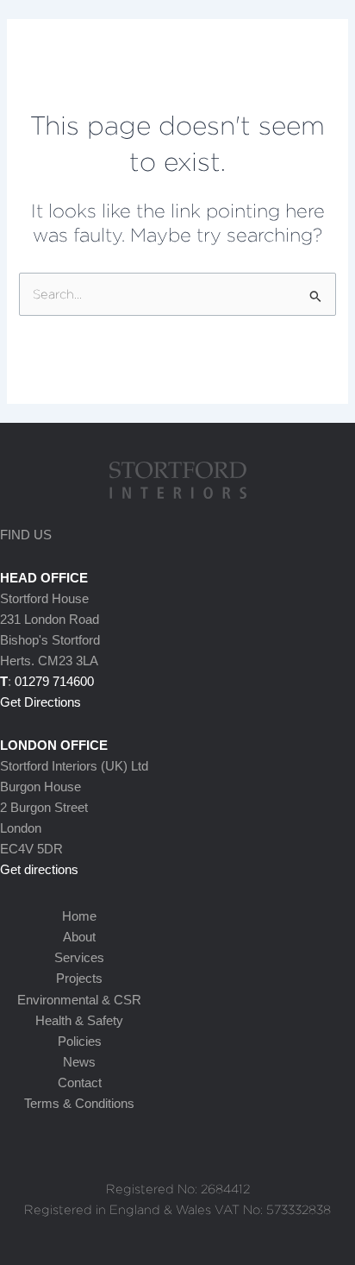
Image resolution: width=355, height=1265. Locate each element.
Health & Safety (79, 1021)
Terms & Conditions (79, 1104)
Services (79, 958)
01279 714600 (54, 682)
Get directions (39, 870)
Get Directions (40, 702)
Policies (80, 1041)
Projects (79, 978)
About (79, 937)
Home (79, 916)
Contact (80, 1083)
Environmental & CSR (79, 1000)
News (79, 1062)
